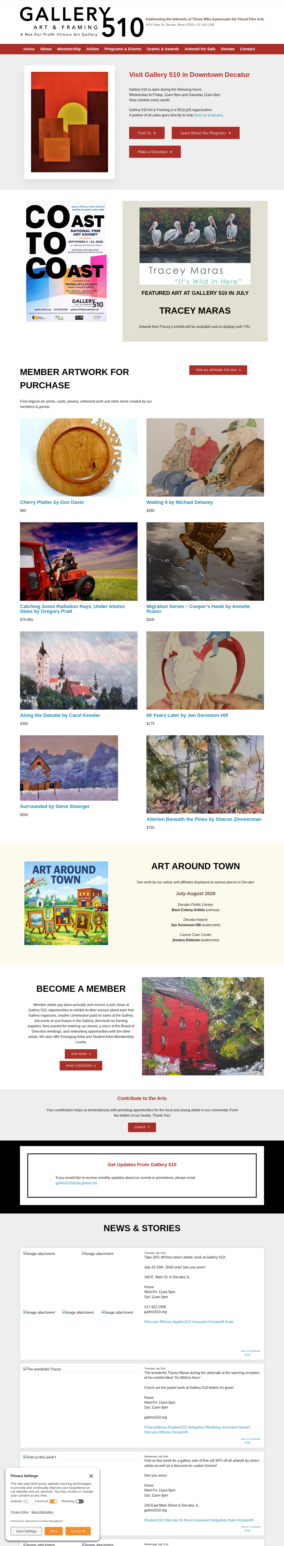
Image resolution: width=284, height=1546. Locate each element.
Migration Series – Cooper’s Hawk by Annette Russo (198, 609)
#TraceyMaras (155, 1427)
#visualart (199, 1322)
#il (181, 1520)
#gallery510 (182, 1322)
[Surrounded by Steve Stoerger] (69, 737)
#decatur (151, 1432)
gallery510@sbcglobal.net (76, 1183)
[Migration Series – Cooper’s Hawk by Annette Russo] (205, 524)
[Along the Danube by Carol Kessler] (79, 633)
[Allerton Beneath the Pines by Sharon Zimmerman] (205, 737)
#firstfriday (213, 1427)
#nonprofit (216, 1322)
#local (188, 1520)
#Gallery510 (177, 1427)
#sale (229, 1322)
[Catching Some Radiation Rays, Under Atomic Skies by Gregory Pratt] (79, 524)
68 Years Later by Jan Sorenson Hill (187, 715)
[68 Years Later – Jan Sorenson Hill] (205, 633)
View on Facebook (251, 1351)
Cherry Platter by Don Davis (52, 502)
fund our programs (208, 115)
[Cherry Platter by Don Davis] (79, 420)
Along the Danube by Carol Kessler (60, 715)
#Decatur (151, 1322)
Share (248, 1354)
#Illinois (166, 1322)
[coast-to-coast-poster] (66, 202)
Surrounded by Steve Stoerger (55, 806)
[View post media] (52, 1280)
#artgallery (196, 1427)
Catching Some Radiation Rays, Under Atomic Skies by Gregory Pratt (72, 609)
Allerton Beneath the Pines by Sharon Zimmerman (203, 819)
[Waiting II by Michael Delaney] (205, 420)
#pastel (244, 1427)
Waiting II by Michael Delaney (179, 502)
